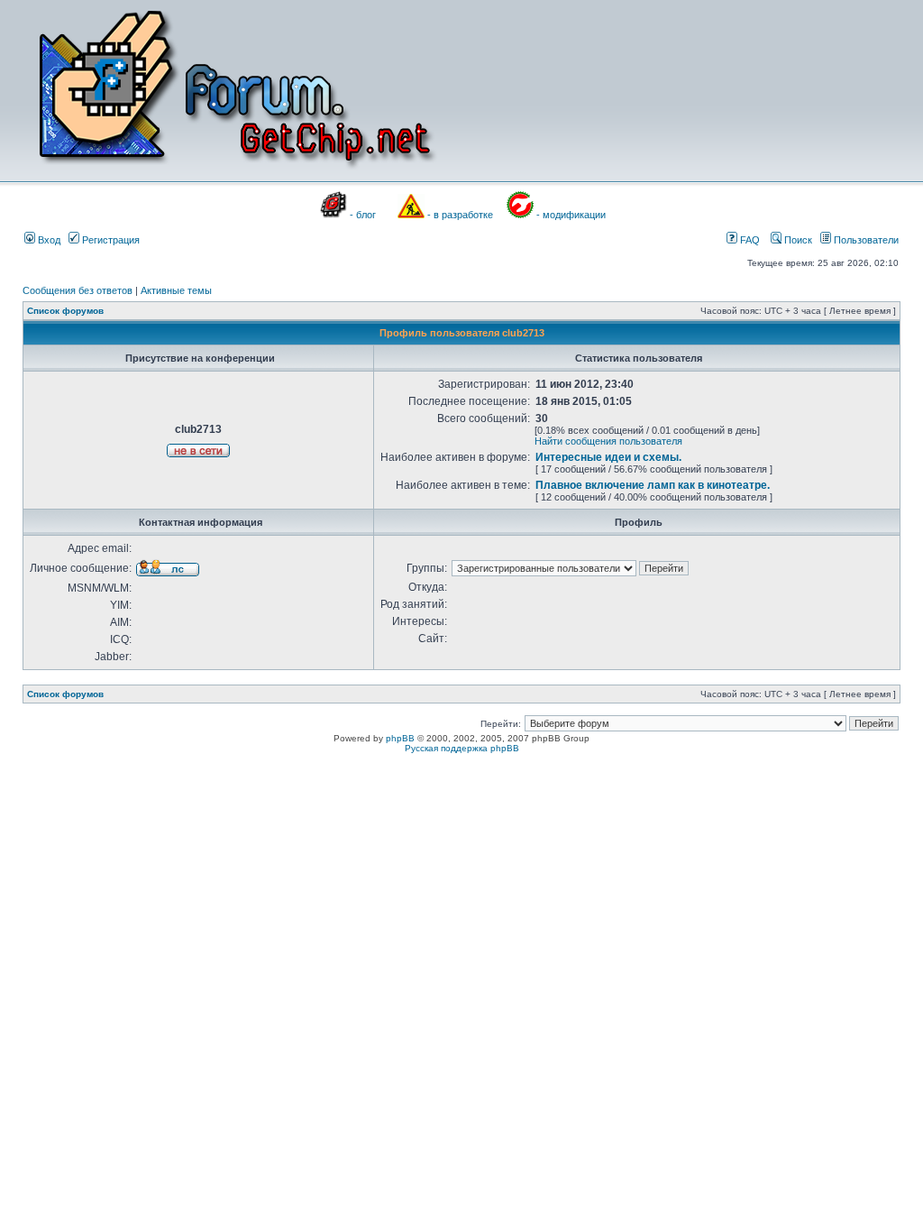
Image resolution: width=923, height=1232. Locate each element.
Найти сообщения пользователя (608, 441)
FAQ (748, 239)
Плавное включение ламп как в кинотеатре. (652, 485)
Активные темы (176, 290)
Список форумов (65, 311)
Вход (47, 239)
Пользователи (865, 239)
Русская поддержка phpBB (462, 748)
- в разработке (460, 214)
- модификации (571, 214)
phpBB (400, 738)
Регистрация (109, 239)
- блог (363, 214)
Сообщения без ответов (78, 290)
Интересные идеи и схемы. (608, 457)
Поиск (796, 239)
